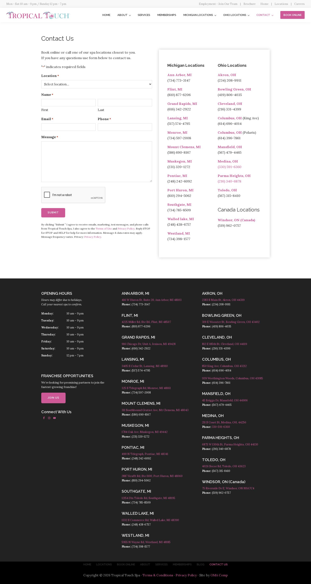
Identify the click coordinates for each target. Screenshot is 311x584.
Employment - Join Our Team (218, 4)
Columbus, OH (230, 118)
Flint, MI (174, 89)
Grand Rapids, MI (182, 104)
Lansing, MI (177, 118)
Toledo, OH (227, 190)
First (44, 110)
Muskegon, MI (179, 161)
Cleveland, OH (230, 104)
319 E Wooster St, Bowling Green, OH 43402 (231, 322)
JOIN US (53, 397)
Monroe (174, 132)
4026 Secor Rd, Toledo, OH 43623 (224, 466)
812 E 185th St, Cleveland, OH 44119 (224, 344)
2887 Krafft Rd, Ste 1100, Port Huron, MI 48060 (152, 476)
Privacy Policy (126, 228)
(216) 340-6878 (229, 181)
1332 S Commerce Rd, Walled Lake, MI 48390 (150, 520)
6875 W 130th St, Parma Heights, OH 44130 (230, 444)
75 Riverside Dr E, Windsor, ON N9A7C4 (228, 488)
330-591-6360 (221, 427)
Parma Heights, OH (234, 176)
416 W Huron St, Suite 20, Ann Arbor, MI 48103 (152, 300)
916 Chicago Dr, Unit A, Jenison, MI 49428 (149, 344)
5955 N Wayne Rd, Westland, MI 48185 (146, 542)
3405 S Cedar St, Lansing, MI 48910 (145, 366)
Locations (281, 4)
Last (101, 110)
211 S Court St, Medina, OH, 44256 (224, 422)
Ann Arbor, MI (179, 75)
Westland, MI (178, 233)
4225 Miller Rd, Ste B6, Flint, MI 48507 (146, 322)
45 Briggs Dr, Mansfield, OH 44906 (225, 400)
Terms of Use (104, 228)
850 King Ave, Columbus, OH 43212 (224, 366)
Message (49, 137)
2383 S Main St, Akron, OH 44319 (223, 300)
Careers (299, 4)
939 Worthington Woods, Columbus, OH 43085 (232, 378)
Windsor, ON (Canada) (236, 220)
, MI (184, 132)
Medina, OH (228, 161)
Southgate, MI (179, 204)
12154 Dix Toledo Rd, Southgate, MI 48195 (148, 498)
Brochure (250, 4)
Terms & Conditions (158, 575)
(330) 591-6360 (229, 167)
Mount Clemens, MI (184, 147)
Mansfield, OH (230, 147)
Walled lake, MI (180, 219)
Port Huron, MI (180, 190)
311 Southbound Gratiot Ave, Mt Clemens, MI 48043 (155, 410)
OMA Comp (219, 575)
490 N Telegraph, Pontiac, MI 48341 (145, 454)
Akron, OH (227, 75)
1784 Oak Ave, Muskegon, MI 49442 (145, 432)
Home (264, 4)
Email (47, 119)
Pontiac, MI (177, 176)
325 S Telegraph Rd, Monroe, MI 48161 (146, 388)
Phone (104, 119)
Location (50, 76)
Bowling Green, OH (234, 89)
